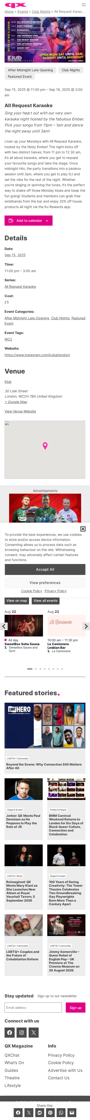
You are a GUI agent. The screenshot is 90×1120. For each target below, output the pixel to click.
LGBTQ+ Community (17, 758)
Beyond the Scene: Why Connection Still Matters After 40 (44, 766)
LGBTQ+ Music (15, 876)
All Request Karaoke (20, 286)
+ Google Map (16, 402)
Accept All (45, 569)
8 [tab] (62, 669)
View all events (46, 600)
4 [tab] (45, 669)
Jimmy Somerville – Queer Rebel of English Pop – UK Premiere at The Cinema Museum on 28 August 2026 (64, 961)
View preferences (45, 582)
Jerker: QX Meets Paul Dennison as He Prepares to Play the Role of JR (23, 821)
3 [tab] (40, 669)
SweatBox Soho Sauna (22, 644)
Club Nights (41, 11)
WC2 (8, 339)
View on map (16, 600)
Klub (8, 382)
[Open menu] (84, 5)
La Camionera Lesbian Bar (58, 645)
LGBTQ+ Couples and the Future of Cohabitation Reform (22, 955)
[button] (82, 528)
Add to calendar (29, 220)
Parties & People (58, 809)
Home (9, 11)
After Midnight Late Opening (30, 70)
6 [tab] (53, 669)
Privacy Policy (56, 591)
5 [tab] (49, 669)
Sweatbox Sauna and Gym (23, 649)
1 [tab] (30, 669)
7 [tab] (58, 669)
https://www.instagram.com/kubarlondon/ (37, 355)
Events (23, 11)
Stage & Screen (15, 809)
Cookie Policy (31, 591)
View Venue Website (20, 411)
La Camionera (61, 651)
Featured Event (20, 76)
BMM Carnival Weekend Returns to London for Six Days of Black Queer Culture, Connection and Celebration (66, 825)
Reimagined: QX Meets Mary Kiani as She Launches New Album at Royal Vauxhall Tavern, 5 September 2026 (21, 891)
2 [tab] (36, 669)
